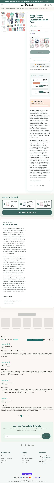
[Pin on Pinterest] (40, 185)
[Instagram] (29, 445)
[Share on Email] (43, 185)
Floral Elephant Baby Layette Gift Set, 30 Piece (14, 203)
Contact (44, 463)
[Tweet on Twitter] (37, 185)
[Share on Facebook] (34, 185)
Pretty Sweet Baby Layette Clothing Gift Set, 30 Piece (47, 203)
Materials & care (8, 296)
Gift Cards (4, 460)
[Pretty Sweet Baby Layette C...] (42, 40)
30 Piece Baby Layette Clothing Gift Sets (15, 8)
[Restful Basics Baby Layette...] (32, 45)
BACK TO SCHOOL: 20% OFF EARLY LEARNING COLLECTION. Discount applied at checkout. (27, 1)
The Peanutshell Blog (27, 458)
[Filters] (48, 340)
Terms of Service (26, 462)
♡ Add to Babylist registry (39, 60)
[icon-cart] (51, 5)
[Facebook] (21, 445)
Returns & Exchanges (6, 458)
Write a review (34, 339)
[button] (33, 26)
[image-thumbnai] (3, 14)
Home (2, 8)
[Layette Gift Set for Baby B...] (47, 45)
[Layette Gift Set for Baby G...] (37, 45)
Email (6, 436)
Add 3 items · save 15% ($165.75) (27, 212)
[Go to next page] (35, 416)
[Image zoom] (16, 22)
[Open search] (44, 340)
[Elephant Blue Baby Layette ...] (37, 40)
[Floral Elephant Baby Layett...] (32, 40)
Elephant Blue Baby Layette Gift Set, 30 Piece (30, 203)
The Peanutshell (29, 480)
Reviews (3, 455)
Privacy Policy (25, 460)
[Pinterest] (25, 445)
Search (3, 462)
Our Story (24, 455)
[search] (48, 5)
